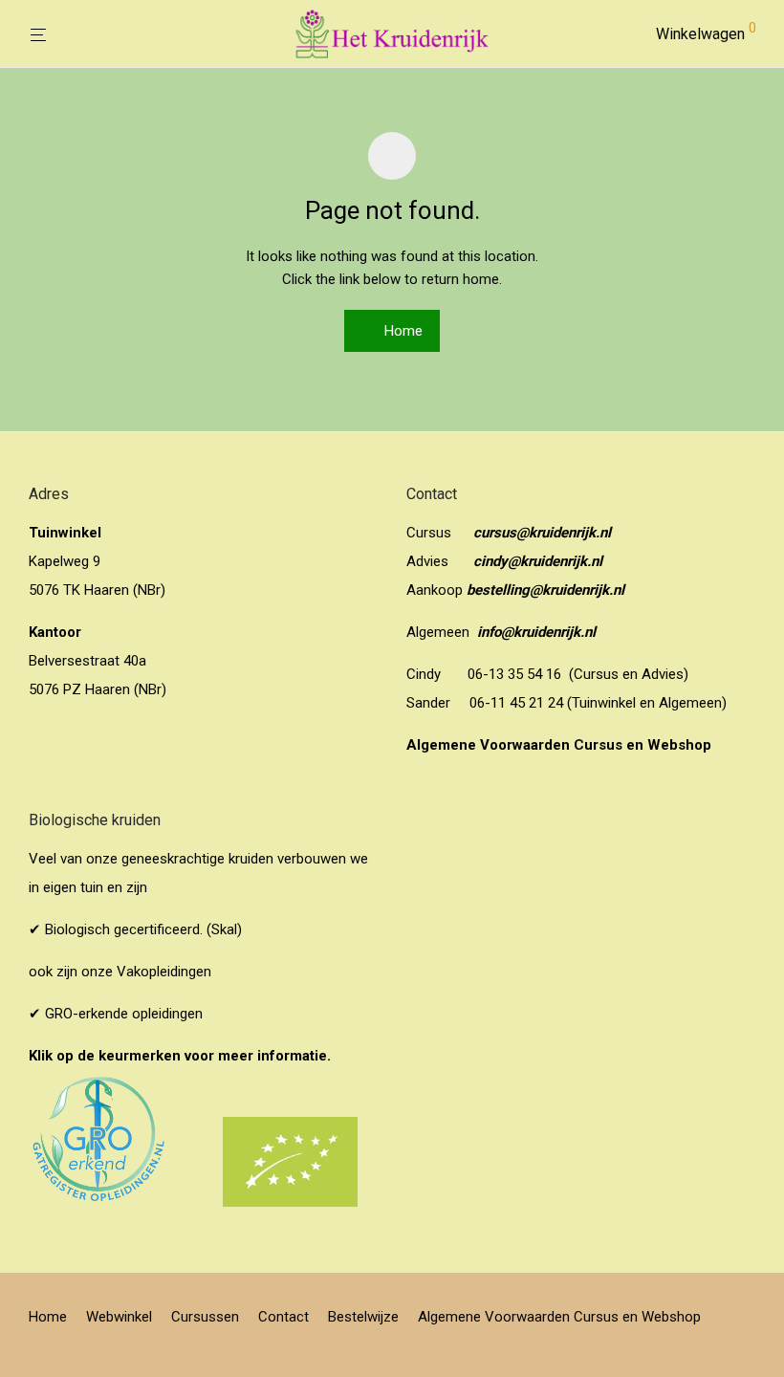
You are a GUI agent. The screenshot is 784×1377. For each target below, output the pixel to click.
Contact (283, 1316)
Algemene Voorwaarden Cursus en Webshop (560, 745)
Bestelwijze (363, 1316)
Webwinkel (119, 1316)
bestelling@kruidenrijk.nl (545, 590)
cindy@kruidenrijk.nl (537, 561)
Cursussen (205, 1316)
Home (402, 330)
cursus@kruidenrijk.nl (542, 532)
